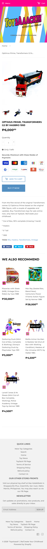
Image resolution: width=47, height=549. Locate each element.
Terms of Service (23, 464)
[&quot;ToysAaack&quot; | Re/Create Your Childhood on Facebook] (38, 535)
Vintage (34, 240)
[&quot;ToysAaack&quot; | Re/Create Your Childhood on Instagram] (42, 535)
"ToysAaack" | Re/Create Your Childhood (26, 541)
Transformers (24, 240)
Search (24, 452)
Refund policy (23, 471)
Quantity (6, 137)
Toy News (23, 458)
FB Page (24, 491)
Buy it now (13, 188)
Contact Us (23, 474)
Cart (43, 3)
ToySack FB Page (23, 461)
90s (9, 240)
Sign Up (40, 510)
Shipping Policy (23, 468)
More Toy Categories (23, 449)
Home (4, 46)
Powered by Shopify (22, 544)
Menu (7, 3)
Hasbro (15, 240)
